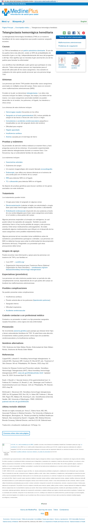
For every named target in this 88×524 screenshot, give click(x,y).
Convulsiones (11, 121)
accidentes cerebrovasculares (28, 121)
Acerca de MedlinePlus (28, 510)
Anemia (8, 137)
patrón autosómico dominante (34, 50)
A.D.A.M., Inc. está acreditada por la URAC (22, 444)
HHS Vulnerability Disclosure (77, 519)
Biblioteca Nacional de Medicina (15, 4)
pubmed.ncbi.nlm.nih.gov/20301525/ (15, 401)
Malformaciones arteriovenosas (69, 42)
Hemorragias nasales (13, 112)
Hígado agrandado (13, 130)
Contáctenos (64, 510)
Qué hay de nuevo (45, 510)
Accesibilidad (38, 519)
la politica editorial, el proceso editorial (27, 451)
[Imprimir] (69, 33)
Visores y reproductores (61, 519)
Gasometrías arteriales (14, 162)
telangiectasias (32, 93)
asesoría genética (20, 331)
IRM (7, 178)
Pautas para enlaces (48, 519)
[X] (79, 33)
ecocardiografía (46, 169)
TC (7, 181)
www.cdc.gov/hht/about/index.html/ (30, 373)
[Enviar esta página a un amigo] (64, 33)
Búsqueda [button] (17, 21)
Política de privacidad (28, 519)
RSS (42, 514)
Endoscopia (10, 172)
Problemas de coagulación (68, 46)
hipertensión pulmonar (41, 300)
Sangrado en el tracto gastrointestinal (19, 115)
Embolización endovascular (16, 211)
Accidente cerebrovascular (15, 310)
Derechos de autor (16, 519)
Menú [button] (4, 21)
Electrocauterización (13, 205)
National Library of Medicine (10, 521)
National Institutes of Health (77, 521)
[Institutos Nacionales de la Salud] (3, 4)
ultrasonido (14, 181)
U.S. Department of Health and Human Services (56, 521)
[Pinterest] (83, 33)
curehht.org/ (19, 262)
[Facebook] (74, 33)
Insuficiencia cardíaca (14, 133)
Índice (56, 510)
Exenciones (6, 519)
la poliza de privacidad (44, 451)
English (84, 21)
